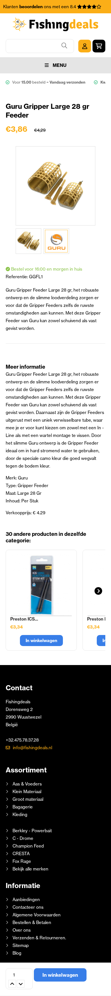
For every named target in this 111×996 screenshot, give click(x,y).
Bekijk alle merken (30, 869)
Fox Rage (22, 861)
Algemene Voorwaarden (37, 915)
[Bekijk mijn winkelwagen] (98, 46)
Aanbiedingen (26, 899)
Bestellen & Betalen (32, 922)
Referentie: (17, 276)
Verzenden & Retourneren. (39, 937)
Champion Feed (28, 846)
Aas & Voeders (27, 784)
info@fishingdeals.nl (32, 747)
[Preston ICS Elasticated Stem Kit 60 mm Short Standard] (41, 585)
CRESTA (21, 853)
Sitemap (21, 945)
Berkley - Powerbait (32, 830)
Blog (16, 953)
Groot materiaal (28, 799)
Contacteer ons (28, 907)
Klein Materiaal (27, 791)
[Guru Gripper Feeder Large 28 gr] (28, 241)
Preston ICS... (24, 619)
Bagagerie (23, 807)
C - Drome (23, 838)
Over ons (22, 930)
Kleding (20, 814)
